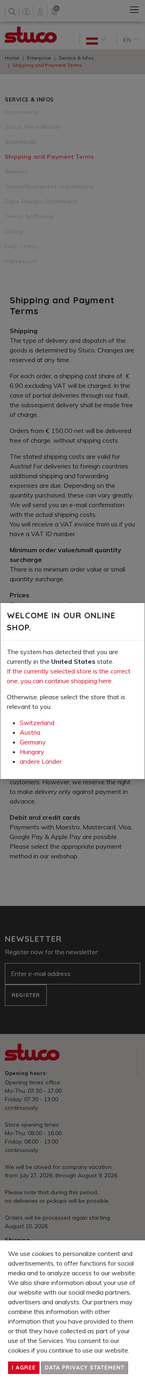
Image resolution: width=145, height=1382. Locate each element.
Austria (30, 732)
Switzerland (37, 723)
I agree (24, 1367)
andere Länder (41, 761)
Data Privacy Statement (84, 1367)
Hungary (32, 752)
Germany (33, 742)
